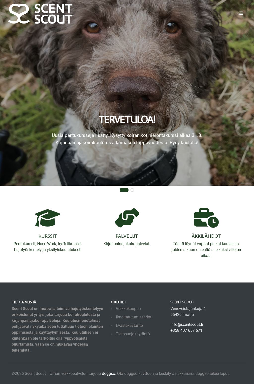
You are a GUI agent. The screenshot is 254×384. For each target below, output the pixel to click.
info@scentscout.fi (186, 324)
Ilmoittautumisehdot (133, 317)
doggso (108, 373)
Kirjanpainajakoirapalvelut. (126, 239)
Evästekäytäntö (129, 325)
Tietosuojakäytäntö (133, 334)
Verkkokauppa (128, 308)
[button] (124, 190)
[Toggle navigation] (241, 13)
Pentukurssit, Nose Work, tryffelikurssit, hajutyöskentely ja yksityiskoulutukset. (48, 242)
